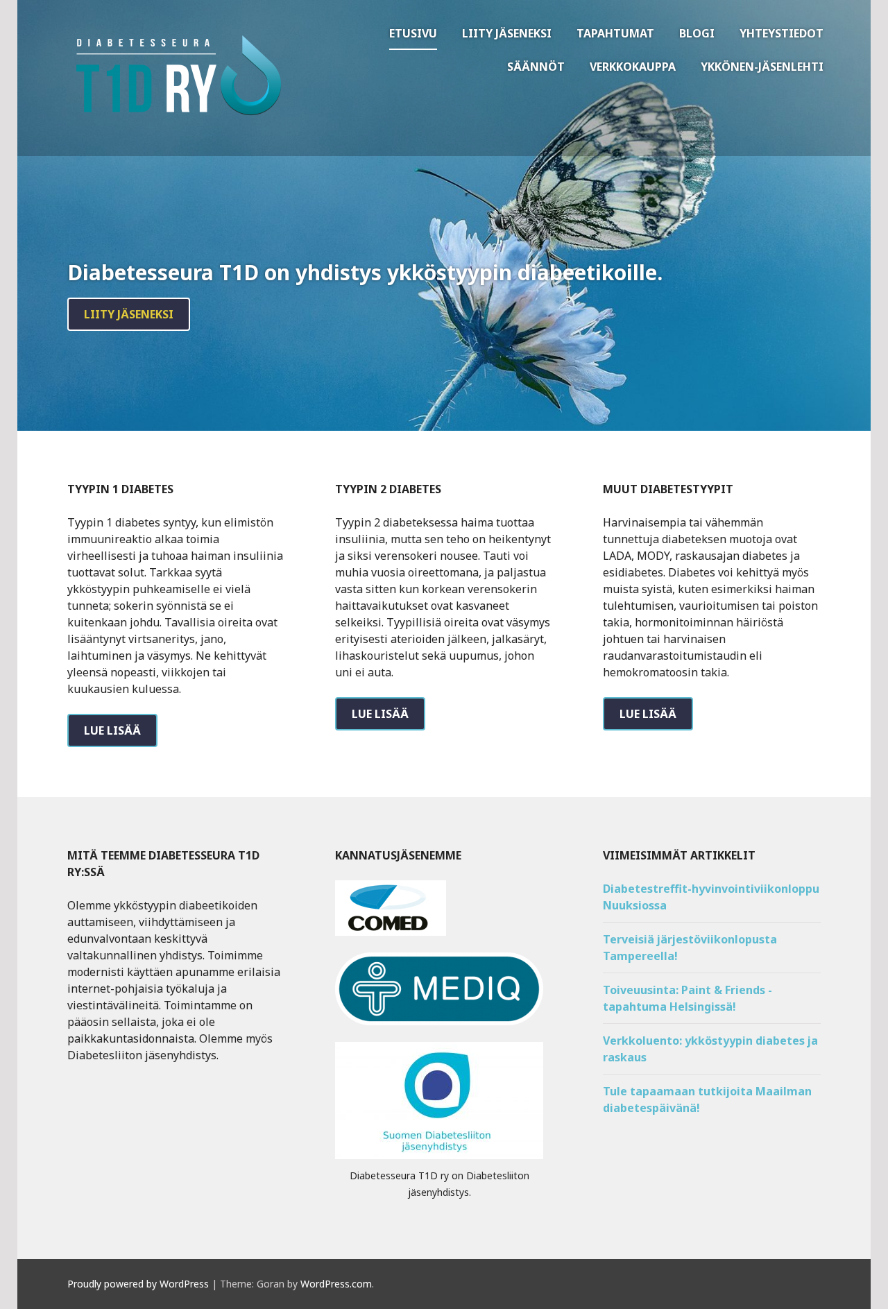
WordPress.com (336, 1283)
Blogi (697, 33)
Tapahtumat (615, 33)
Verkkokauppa (633, 66)
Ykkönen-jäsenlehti (762, 66)
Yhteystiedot (781, 33)
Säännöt (536, 66)
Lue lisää (112, 730)
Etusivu (413, 33)
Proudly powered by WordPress (138, 1283)
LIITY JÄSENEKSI (128, 314)
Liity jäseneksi (507, 33)
